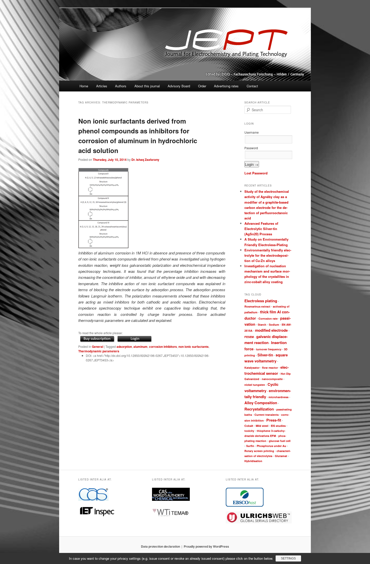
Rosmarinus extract (257, 306)
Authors (120, 86)
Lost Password (256, 173)
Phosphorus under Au (271, 446)
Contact (252, 86)
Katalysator (252, 367)
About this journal (147, 86)
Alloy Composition (260, 402)
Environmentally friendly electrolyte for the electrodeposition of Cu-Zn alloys (267, 255)
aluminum (140, 346)
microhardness (278, 397)
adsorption (124, 346)
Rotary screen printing (259, 451)
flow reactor (270, 367)
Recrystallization (259, 409)
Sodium (274, 324)
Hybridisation (253, 461)
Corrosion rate (268, 318)
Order (202, 86)
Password (251, 148)
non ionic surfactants (193, 346)
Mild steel (262, 426)
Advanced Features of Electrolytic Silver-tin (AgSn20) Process (261, 228)
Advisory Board (179, 86)
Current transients (266, 415)
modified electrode (271, 330)
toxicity (249, 431)
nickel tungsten (254, 385)
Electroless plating (260, 301)
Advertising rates (226, 86)
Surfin (250, 446)
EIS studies (278, 426)
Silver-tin (265, 355)
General (97, 346)
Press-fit (273, 420)
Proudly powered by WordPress (206, 546)
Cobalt (248, 426)
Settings (288, 558)
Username (251, 132)
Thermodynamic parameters (98, 351)
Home (84, 86)
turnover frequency (268, 349)
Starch (262, 324)
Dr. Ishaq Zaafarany (145, 159)
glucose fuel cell (279, 441)
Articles (101, 86)
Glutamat (281, 456)
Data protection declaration (160, 546)
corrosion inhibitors (163, 346)
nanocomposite (272, 379)
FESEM (249, 337)
